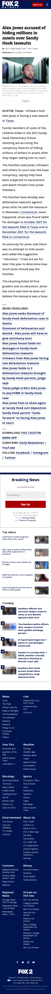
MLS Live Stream (31, 947)
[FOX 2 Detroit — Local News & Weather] (10, 4)
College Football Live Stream (30, 904)
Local (4, 700)
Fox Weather (29, 765)
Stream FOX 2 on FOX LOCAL (31, 701)
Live (25, 696)
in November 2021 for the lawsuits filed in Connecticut (25, 232)
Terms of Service (27, 520)
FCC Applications (31, 845)
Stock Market (29, 876)
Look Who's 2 (8, 764)
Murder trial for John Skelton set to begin (16, 563)
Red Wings (28, 804)
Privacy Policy (28, 517)
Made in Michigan (10, 710)
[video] (42, 540)
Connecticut (28, 212)
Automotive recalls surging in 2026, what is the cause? (15, 537)
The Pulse (6, 704)
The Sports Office (31, 780)
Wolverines (28, 790)
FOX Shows (7, 821)
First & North (29, 783)
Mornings (8, 776)
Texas (10, 121)
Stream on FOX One (30, 894)
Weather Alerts (30, 755)
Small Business (30, 879)
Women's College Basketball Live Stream (31, 935)
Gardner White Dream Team (8, 876)
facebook (17, 962)
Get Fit (5, 797)
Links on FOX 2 (9, 807)
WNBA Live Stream (28, 942)
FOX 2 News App (31, 831)
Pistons (26, 797)
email (33, 962)
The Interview (8, 717)
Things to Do (8, 727)
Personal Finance (31, 869)
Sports (27, 776)
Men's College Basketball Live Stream (30, 927)
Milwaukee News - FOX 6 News (10, 907)
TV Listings (7, 831)
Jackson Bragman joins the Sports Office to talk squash (17, 588)
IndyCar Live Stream (28, 919)
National (6, 721)
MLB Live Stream (31, 909)
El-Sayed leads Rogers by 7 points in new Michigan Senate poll (32, 642)
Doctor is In (7, 804)
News (5, 696)
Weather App (29, 752)
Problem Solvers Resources (30, 853)
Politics (5, 737)
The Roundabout (10, 714)
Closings (27, 748)
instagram (28, 962)
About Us (29, 817)
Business (6, 724)
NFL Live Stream (31, 899)
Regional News (7, 894)
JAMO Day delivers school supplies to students (17, 576)
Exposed (6, 885)
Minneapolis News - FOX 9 (8, 913)
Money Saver (8, 800)
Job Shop (27, 835)
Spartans (27, 794)
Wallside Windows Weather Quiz (10, 870)
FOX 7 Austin (33, 48)
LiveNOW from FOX (30, 707)
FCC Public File (30, 842)
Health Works (8, 790)
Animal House (29, 769)
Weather (28, 744)
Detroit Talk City (9, 707)
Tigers (26, 800)
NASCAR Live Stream (29, 913)
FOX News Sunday (7, 732)
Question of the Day (9, 753)
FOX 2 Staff (28, 821)
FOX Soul (27, 712)
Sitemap (27, 858)
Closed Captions (30, 848)
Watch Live (37, 5)
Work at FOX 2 (30, 828)
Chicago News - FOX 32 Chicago (9, 901)
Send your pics (9, 748)
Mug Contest (8, 787)
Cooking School (9, 794)
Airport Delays (29, 762)
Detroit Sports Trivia (8, 759)
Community (28, 838)
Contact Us (28, 825)
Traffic (26, 758)
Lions (25, 787)
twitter (23, 962)
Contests (6, 834)
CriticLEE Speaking (6, 826)
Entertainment (11, 817)
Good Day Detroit (10, 780)
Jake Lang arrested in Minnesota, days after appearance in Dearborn (17, 551)
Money (27, 865)
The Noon (7, 783)
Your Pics (8, 744)
